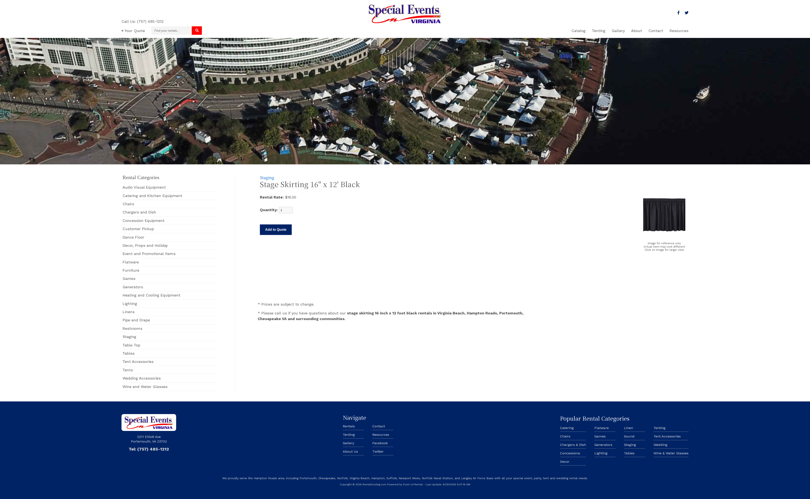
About (636, 30)
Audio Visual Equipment (144, 187)
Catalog (578, 30)
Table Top (131, 345)
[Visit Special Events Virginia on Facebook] (678, 13)
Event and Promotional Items (149, 253)
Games (129, 278)
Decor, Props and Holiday (145, 245)
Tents (128, 370)
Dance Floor (133, 237)
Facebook (380, 443)
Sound (629, 436)
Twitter (378, 451)
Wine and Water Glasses (145, 386)
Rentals (349, 426)
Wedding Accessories (142, 378)
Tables (129, 353)
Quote (134, 30)
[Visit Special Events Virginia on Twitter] (686, 13)
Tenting (598, 30)
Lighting (130, 303)
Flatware (131, 262)
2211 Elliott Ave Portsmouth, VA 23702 (149, 439)
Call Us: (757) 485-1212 (142, 21)
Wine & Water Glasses (670, 453)
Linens (129, 312)
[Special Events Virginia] (405, 22)
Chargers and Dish (139, 212)
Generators (133, 287)
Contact (655, 30)
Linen (628, 428)
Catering (567, 428)
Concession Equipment (144, 220)
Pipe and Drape (136, 320)
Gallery (618, 30)
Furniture (131, 270)
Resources (679, 30)
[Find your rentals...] (197, 30)
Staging (129, 336)
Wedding (660, 445)
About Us (350, 451)
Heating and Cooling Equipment (151, 295)
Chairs (128, 204)
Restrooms (132, 328)
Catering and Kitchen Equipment (152, 195)
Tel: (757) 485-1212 (149, 449)
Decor (565, 462)
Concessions (570, 453)
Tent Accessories (138, 361)
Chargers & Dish (573, 445)
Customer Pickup (138, 229)
